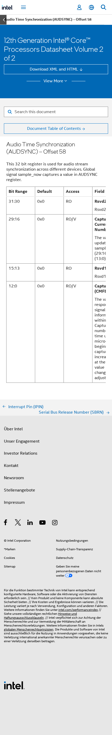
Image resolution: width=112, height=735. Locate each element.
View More (53, 81)
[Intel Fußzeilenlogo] (14, 685)
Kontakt (11, 465)
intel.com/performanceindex (78, 610)
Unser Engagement (22, 441)
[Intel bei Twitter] (18, 523)
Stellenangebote (19, 490)
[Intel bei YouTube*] (43, 523)
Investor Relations (20, 453)
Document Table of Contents (54, 128)
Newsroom (14, 478)
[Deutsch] (91, 7)
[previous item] (3, 20)
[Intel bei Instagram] (55, 523)
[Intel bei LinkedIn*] (30, 523)
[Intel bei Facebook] (6, 523)
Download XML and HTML (54, 69)
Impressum (14, 502)
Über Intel (13, 429)
